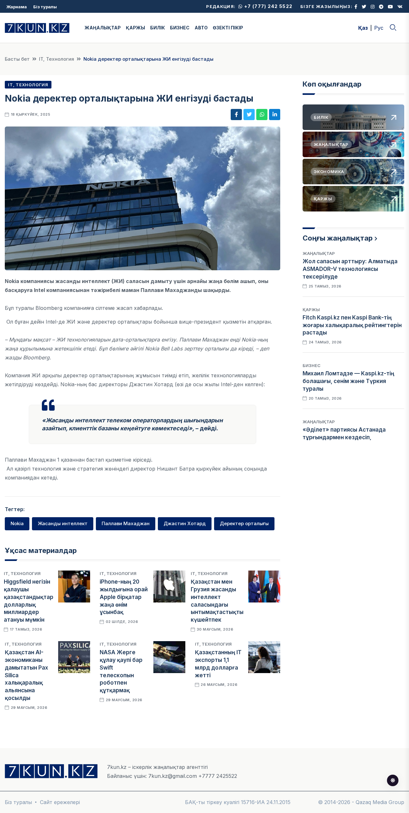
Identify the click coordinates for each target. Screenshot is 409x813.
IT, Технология (56, 59)
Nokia (17, 523)
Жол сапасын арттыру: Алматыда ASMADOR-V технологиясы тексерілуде (350, 269)
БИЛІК (157, 27)
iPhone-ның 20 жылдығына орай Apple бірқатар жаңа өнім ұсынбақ (124, 597)
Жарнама (16, 6)
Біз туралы (45, 6)
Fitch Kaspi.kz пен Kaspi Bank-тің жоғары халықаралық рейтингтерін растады (352, 325)
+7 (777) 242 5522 (267, 6)
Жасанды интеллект (63, 523)
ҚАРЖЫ (135, 27)
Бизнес (311, 365)
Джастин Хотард (185, 523)
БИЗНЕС (179, 27)
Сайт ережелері (60, 802)
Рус (378, 28)
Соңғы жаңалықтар (338, 238)
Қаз (363, 28)
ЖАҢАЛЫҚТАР (103, 27)
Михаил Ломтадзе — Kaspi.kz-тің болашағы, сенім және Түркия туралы (348, 381)
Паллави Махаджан (126, 523)
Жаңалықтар (319, 253)
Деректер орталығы (244, 523)
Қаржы (311, 309)
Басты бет (17, 59)
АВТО (201, 27)
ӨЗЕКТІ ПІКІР (228, 27)
